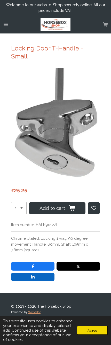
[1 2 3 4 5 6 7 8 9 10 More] (19, 208)
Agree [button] (92, 330)
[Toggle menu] (5, 24)
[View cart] (105, 24)
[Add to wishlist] (94, 208)
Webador (34, 312)
